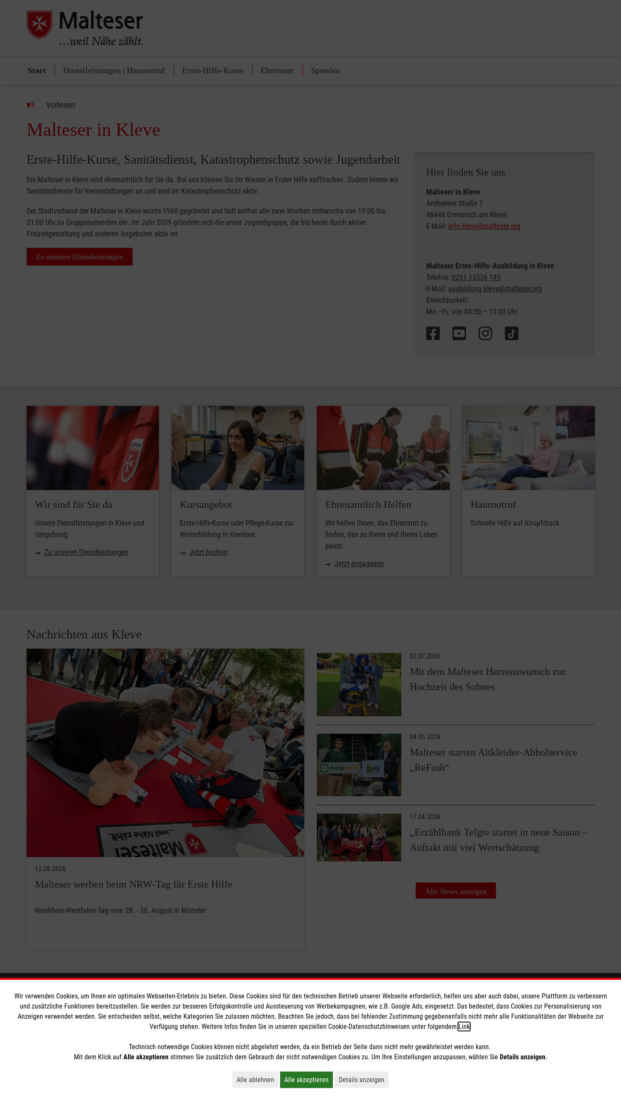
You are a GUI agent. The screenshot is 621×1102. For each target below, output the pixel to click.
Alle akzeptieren (308, 1079)
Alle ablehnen (257, 1079)
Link (464, 1027)
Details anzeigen (364, 1079)
